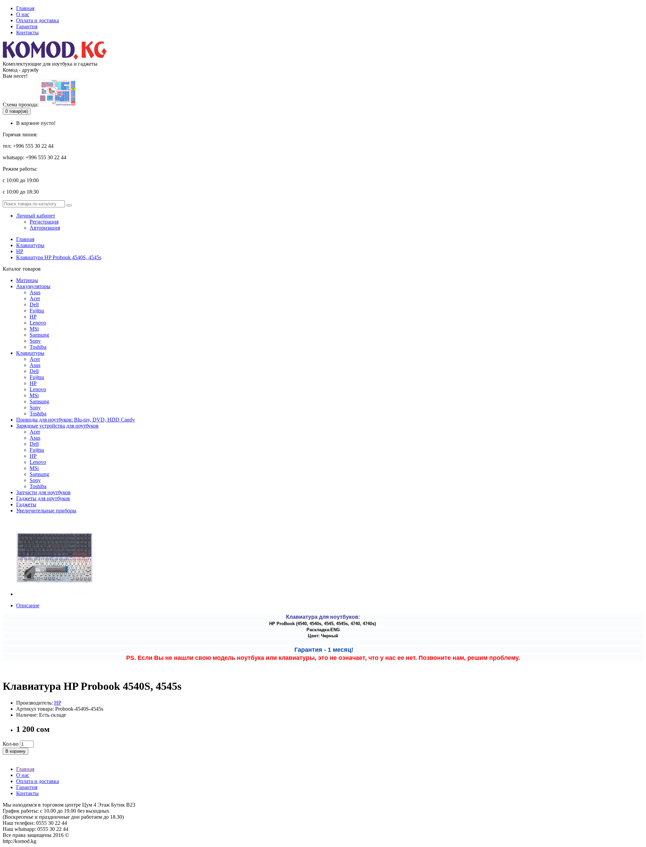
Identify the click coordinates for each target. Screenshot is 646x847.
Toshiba (38, 347)
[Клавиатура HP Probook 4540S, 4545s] (54, 594)
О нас (22, 14)
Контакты (27, 32)
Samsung (39, 335)
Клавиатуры (30, 245)
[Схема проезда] (57, 104)
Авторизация (45, 228)
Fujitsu (37, 310)
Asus (35, 292)
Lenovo (38, 323)
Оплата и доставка (37, 20)
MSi (34, 329)
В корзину (15, 751)
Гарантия (26, 26)
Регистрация (44, 222)
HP (19, 251)
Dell (34, 304)
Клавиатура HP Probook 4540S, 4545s (58, 257)
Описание (27, 605)
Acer (35, 359)
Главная (25, 8)
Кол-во (11, 744)
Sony (35, 341)
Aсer (35, 298)
